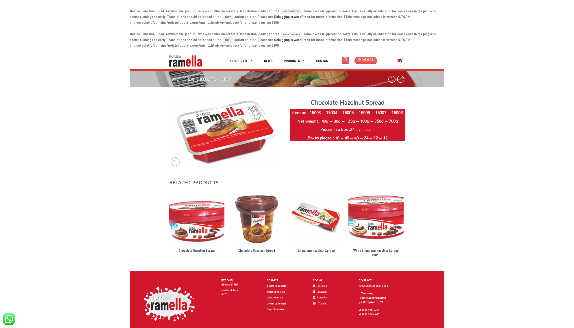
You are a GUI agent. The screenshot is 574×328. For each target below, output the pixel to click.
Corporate (239, 60)
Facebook (322, 285)
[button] (250, 60)
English (390, 60)
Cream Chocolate (200, 79)
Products (292, 60)
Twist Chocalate (276, 291)
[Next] (403, 228)
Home (174, 79)
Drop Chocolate (276, 309)
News (268, 60)
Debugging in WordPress (292, 16)
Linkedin (322, 297)
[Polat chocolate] (185, 61)
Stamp (227, 79)
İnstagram (322, 291)
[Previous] (169, 228)
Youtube (322, 303)
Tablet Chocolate (277, 285)
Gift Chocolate (275, 297)
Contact (323, 60)
